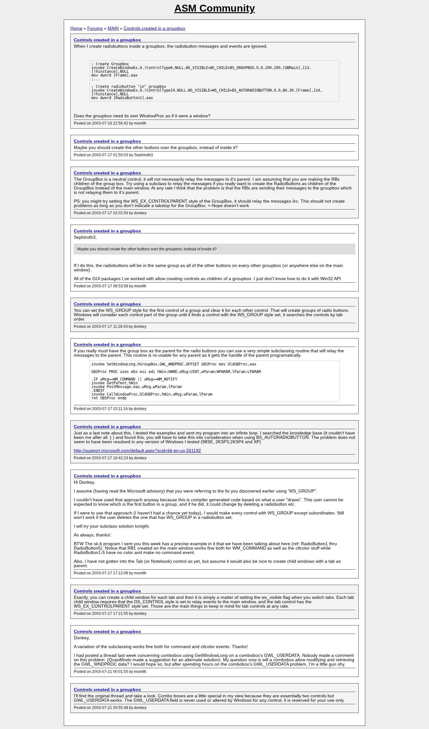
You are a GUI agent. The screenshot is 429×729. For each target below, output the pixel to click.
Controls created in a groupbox (154, 28)
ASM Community (214, 8)
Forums (95, 28)
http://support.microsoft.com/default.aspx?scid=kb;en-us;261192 (137, 450)
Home (76, 28)
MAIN (113, 28)
